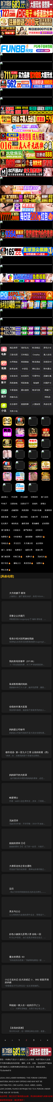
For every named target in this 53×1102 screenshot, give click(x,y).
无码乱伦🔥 (6, 543)
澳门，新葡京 (6, 550)
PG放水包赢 (37, 510)
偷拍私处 (15, 523)
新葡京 (43, 503)
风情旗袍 (14, 382)
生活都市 (14, 404)
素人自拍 (47, 354)
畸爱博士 (13, 797)
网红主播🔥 (6, 569)
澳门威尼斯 (5, 556)
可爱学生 (36, 376)
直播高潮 (48, 510)
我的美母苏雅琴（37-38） (22, 661)
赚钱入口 (17, 563)
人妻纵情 (36, 404)
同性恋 (47, 397)
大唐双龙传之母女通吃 (20, 865)
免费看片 (18, 550)
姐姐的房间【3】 (17, 843)
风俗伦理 (47, 404)
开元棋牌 (24, 497)
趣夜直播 (25, 523)
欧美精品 (36, 347)
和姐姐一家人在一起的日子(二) (24, 1005)
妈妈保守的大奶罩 (18, 774)
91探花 (25, 368)
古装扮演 (14, 376)
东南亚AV (47, 361)
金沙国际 (39, 543)
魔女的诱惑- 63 (16, 956)
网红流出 (36, 368)
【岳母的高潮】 (17, 1027)
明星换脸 (25, 382)
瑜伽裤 (36, 382)
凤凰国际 (25, 510)
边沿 (11, 888)
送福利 (34, 503)
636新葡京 (18, 536)
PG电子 (4, 503)
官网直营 (34, 497)
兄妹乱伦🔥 (42, 556)
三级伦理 (14, 354)
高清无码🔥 (28, 563)
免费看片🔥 (6, 536)
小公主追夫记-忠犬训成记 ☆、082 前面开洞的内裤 (27, 981)
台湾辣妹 (14, 361)
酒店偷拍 (24, 517)
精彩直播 (4, 517)
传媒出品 (14, 397)
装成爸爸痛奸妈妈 (18, 683)
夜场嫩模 (35, 523)
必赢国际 (15, 510)
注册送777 (24, 503)
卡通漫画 (14, 390)
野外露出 (47, 368)
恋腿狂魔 (47, 376)
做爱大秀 (29, 550)
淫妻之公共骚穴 (17, 615)
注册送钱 (14, 503)
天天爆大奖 (28, 543)
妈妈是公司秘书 (17, 729)
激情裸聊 (29, 536)
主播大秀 (34, 517)
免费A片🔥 (30, 556)
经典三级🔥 (18, 556)
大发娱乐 (16, 530)
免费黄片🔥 (40, 536)
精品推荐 (14, 347)
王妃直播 (44, 517)
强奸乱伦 (25, 347)
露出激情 (25, 390)
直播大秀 (39, 550)
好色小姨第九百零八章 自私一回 (25, 934)
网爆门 (47, 390)
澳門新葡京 (27, 530)
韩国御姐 (25, 361)
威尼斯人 (4, 497)
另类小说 (14, 411)
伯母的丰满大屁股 (18, 706)
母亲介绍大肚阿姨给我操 (21, 638)
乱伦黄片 (4, 523)
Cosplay (36, 354)
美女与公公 (14, 911)
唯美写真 (36, 390)
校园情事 (25, 404)
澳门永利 (44, 497)
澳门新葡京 (5, 530)
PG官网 (14, 497)
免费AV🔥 (40, 563)
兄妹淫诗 (13, 820)
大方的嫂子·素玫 (17, 592)
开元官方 (17, 543)
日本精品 (25, 354)
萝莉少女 (47, 347)
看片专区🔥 (6, 563)
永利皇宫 (39, 530)
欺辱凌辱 (14, 368)
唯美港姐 (36, 361)
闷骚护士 (47, 382)
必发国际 (45, 523)
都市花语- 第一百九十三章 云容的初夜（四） (27, 752)
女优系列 (25, 376)
